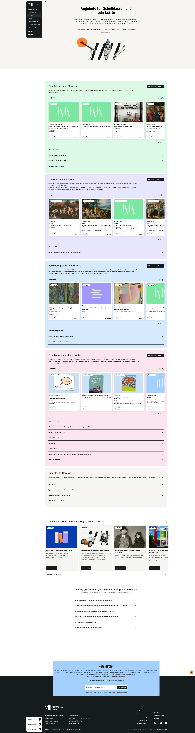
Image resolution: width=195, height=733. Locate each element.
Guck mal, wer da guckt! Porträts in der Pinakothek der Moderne (125, 308)
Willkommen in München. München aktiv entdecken (126, 397)
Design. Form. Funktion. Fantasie (123, 225)
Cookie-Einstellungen (159, 729)
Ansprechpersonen (159, 715)
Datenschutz (134, 729)
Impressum (127, 729)
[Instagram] (161, 723)
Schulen (31, 15)
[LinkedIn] (166, 723)
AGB (166, 729)
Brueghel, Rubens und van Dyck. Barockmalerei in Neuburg (96, 226)
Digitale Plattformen (106, 32)
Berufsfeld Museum (34, 27)
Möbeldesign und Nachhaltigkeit (123, 126)
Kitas (30, 18)
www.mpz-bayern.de (74, 723)
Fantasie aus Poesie (152, 399)
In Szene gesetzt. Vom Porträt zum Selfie (158, 308)
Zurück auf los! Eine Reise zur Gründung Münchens (94, 308)
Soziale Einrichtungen (34, 24)
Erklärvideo (100, 189)
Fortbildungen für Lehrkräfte (111, 29)
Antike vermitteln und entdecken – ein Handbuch (96, 395)
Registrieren (122, 687)
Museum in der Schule (96, 29)
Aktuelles (156, 718)
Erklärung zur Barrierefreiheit (145, 729)
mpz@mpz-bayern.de (50, 723)
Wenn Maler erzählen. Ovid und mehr (60, 225)
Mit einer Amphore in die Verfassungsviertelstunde (57, 397)
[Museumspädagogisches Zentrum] (33, 5)
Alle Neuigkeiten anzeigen (53, 574)
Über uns (156, 712)
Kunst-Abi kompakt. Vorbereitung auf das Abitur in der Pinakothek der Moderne (63, 127)
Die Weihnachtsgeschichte (154, 126)
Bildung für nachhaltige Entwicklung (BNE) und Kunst (63, 308)
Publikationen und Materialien (128, 29)
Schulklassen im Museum (83, 29)
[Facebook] (155, 723)
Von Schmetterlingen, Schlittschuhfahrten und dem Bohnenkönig (160, 226)
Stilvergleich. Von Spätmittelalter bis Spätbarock (96, 126)
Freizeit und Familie (34, 21)
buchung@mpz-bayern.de (75, 721)
